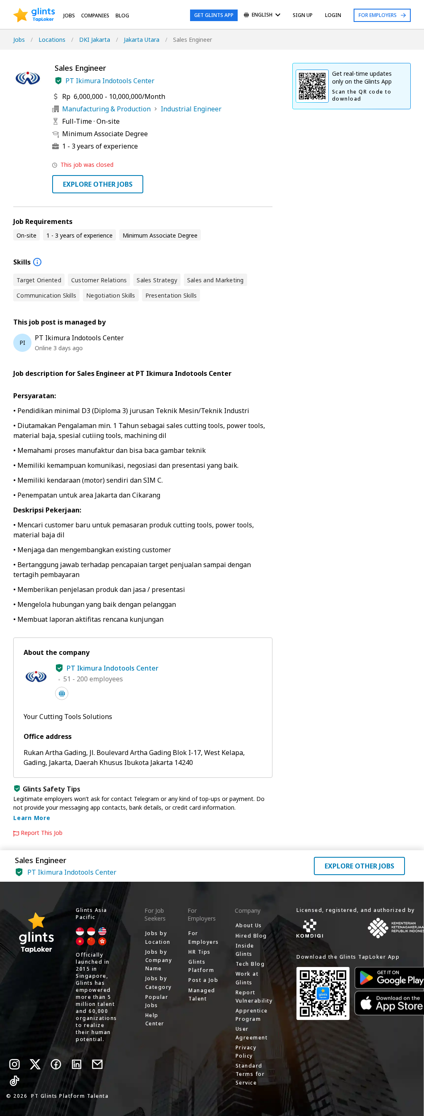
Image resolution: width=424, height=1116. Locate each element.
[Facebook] (56, 1064)
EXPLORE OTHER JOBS (97, 184)
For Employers (378, 15)
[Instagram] (14, 1064)
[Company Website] (61, 693)
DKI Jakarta (94, 39)
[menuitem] (262, 15)
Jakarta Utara (141, 39)
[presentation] (34, 15)
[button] (58, 80)
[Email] (97, 1064)
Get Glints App (214, 15)
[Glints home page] (34, 15)
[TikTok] (14, 1081)
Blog (122, 15)
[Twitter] (35, 1064)
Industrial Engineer (191, 108)
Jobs (69, 15)
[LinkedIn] (76, 1064)
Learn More (32, 818)
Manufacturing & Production (106, 108)
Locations (52, 39)
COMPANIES (95, 15)
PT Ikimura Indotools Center (109, 80)
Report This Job (42, 833)
